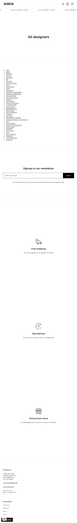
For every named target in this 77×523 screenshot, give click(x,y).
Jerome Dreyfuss (12, 98)
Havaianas (9, 90)
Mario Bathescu (11, 112)
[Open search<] (63, 4)
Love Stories (10, 107)
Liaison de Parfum (12, 103)
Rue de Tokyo (10, 123)
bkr (7, 79)
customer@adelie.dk (10, 483)
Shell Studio (10, 127)
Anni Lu (8, 76)
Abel (7, 70)
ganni (8, 88)
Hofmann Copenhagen (14, 92)
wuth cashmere (11, 138)
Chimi (8, 85)
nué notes (9, 116)
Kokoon (8, 99)
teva (7, 132)
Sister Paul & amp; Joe (14, 125)
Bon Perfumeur (11, 83)
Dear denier (10, 87)
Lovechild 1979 (11, 105)
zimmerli (9, 140)
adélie (8, 72)
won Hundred (11, 134)
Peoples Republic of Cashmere (16, 120)
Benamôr (9, 77)
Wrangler (9, 136)
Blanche (9, 81)
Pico (7, 121)
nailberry (9, 114)
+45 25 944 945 (8, 487)
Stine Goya (10, 130)
